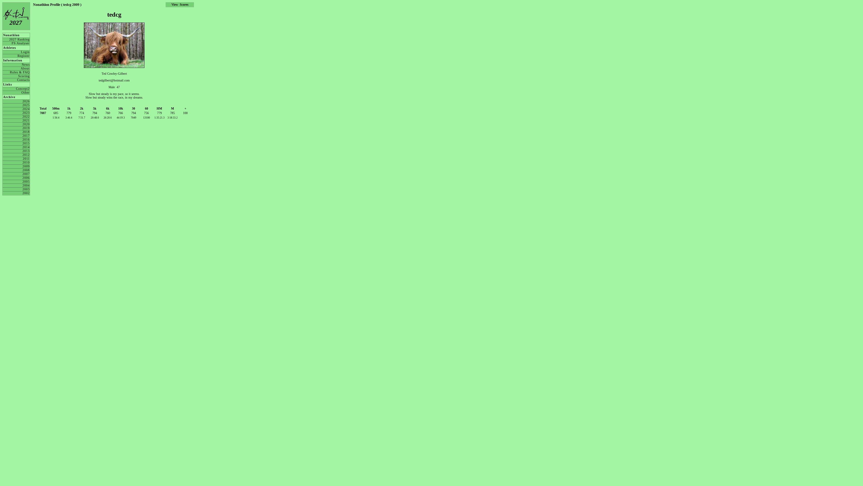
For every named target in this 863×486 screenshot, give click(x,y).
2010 (26, 162)
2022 (26, 116)
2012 (26, 155)
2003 (26, 189)
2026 (26, 101)
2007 (26, 174)
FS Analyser (21, 43)
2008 (26, 170)
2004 (26, 185)
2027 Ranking (19, 39)
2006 (26, 178)
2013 (26, 151)
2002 (26, 193)
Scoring (24, 76)
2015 (26, 143)
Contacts (23, 80)
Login (25, 52)
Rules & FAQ (20, 72)
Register (24, 56)
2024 (26, 109)
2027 (15, 22)
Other (25, 92)
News (26, 64)
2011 (26, 158)
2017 (26, 135)
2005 (26, 181)
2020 (26, 124)
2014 (26, 147)
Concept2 (23, 88)
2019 (26, 128)
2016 (26, 139)
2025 (26, 105)
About (25, 68)
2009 (26, 166)
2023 (26, 113)
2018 (26, 132)
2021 (26, 120)
